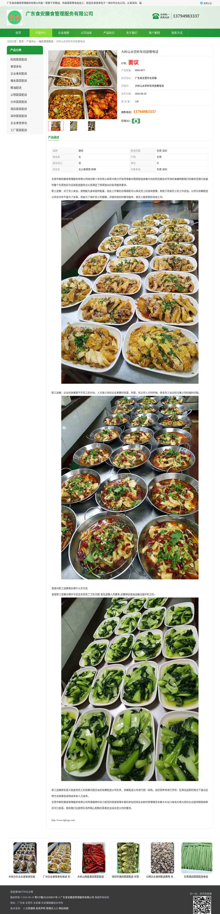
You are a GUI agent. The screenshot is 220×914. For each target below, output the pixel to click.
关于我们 (131, 32)
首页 (18, 32)
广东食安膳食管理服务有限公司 (77, 897)
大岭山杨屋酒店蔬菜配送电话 (24, 876)
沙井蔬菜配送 (18, 101)
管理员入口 (52, 908)
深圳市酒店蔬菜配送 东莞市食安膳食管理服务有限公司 (72, 876)
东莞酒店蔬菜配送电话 (127, 876)
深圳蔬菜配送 (18, 116)
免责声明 (40, 908)
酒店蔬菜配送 (18, 108)
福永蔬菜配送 (46, 41)
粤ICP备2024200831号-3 (47, 897)
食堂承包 (15, 66)
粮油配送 (15, 87)
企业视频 (63, 32)
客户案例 (154, 32)
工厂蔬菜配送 (18, 130)
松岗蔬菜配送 (18, 59)
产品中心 (40, 32)
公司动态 (86, 32)
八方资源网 (29, 908)
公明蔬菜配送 (18, 94)
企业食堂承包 (18, 123)
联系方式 (177, 32)
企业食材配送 (18, 73)
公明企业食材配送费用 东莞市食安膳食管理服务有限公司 (107, 876)
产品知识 (108, 32)
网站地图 (63, 908)
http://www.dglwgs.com (63, 820)
